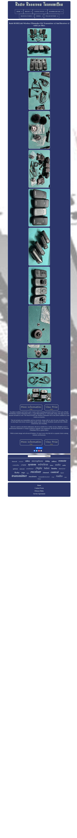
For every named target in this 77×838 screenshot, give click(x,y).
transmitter (19, 476)
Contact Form (39, 488)
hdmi (46, 468)
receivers (33, 476)
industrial (22, 469)
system (32, 464)
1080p (47, 461)
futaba (54, 468)
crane (23, 465)
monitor (62, 469)
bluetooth (14, 461)
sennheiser (30, 469)
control (55, 472)
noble (64, 465)
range (53, 477)
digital (62, 472)
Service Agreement (39, 494)
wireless (43, 464)
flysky (17, 472)
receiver (36, 471)
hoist (28, 473)
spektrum (15, 469)
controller (16, 465)
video (27, 461)
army (65, 477)
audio (58, 464)
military (54, 461)
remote (62, 460)
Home (39, 485)
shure (51, 465)
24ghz (38, 468)
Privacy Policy (39, 491)
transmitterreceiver (44, 477)
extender (21, 461)
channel (46, 472)
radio (59, 476)
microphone (37, 461)
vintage (39, 478)
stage (23, 472)
